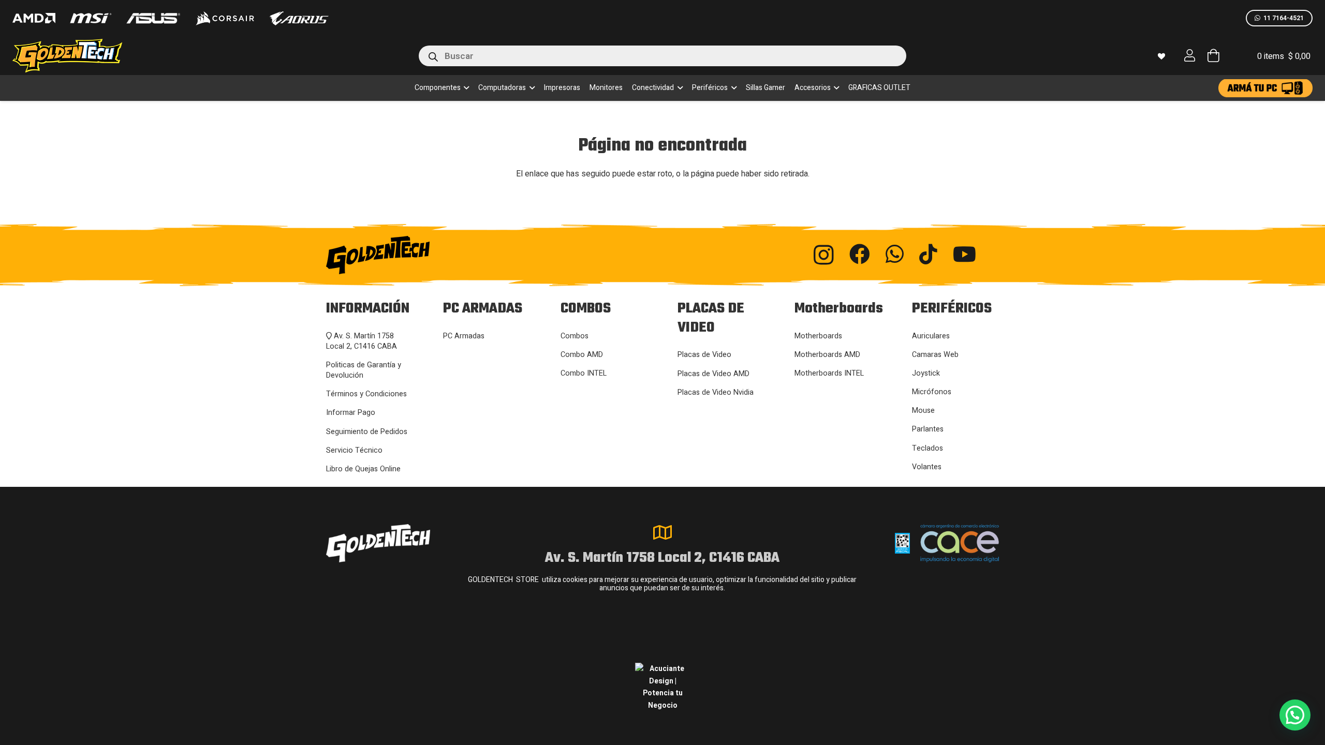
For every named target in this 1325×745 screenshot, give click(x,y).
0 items (1284, 56)
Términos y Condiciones (366, 394)
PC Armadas (463, 336)
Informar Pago (350, 412)
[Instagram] (824, 255)
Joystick (926, 373)
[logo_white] (224, 18)
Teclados (927, 448)
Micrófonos (931, 391)
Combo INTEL (584, 373)
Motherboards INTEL (829, 373)
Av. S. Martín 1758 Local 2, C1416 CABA (361, 341)
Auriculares (931, 336)
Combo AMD (582, 354)
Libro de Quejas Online (363, 469)
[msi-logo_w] (90, 18)
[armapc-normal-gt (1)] (1265, 88)
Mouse (923, 410)
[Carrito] (1213, 55)
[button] (465, 88)
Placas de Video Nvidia (716, 392)
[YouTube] (964, 254)
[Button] (1190, 55)
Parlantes (928, 429)
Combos (574, 336)
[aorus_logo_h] (299, 18)
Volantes (926, 466)
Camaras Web (935, 354)
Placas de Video (704, 354)
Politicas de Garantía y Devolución (363, 370)
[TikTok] (928, 254)
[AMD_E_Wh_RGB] (33, 18)
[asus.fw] (153, 18)
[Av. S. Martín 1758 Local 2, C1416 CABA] (662, 532)
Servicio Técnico (354, 450)
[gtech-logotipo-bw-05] (430, 255)
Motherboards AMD (827, 354)
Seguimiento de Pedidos (366, 431)
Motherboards (818, 336)
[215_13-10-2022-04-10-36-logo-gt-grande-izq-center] (79, 55)
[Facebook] (859, 254)
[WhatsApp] (895, 254)
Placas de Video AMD (713, 373)
